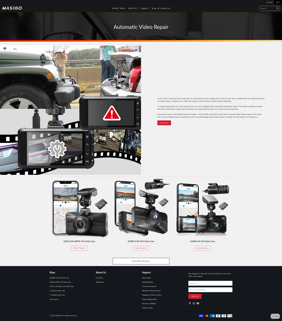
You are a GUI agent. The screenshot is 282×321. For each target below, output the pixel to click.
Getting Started (147, 282)
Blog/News (100, 282)
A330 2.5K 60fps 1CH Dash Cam (62, 286)
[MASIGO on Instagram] (194, 303)
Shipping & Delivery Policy (151, 295)
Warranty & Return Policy (151, 291)
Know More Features (141, 261)
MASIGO (59, 315)
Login (271, 2)
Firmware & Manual (149, 286)
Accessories (54, 299)
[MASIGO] (12, 8)
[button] (123, 8)
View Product (79, 248)
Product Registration (149, 299)
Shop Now (164, 123)
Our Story (99, 278)
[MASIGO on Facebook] (190, 303)
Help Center (146, 278)
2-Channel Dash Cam (57, 291)
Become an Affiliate (149, 303)
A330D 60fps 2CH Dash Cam (60, 282)
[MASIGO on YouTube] (197, 303)
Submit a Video (147, 308)
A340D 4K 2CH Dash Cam (59, 278)
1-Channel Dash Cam (57, 295)
